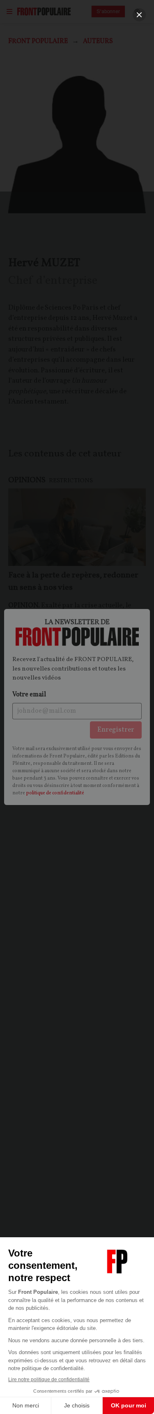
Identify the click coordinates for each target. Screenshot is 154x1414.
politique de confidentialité (55, 793)
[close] (139, 14)
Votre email (29, 694)
